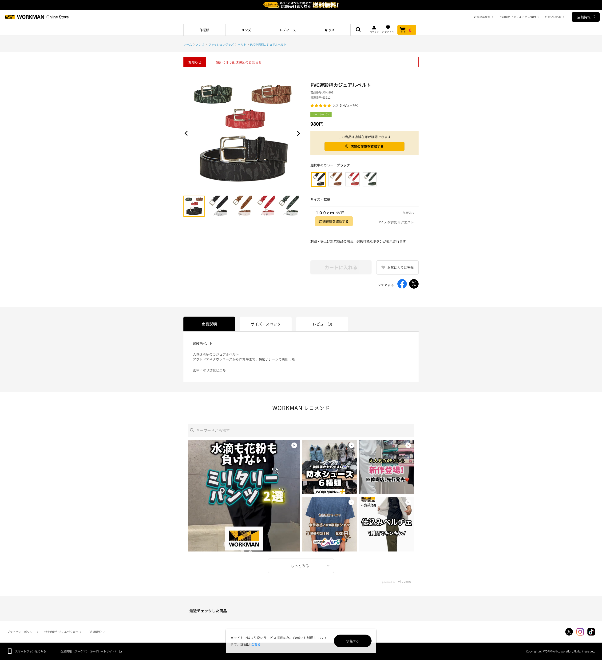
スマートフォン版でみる (30, 651)
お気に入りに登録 (400, 267)
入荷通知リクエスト (399, 222)
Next (297, 133)
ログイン (374, 31)
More (301, 566)
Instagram (580, 632)
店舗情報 (583, 17)
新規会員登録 (482, 17)
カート (410, 30)
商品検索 (358, 30)
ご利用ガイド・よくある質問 (517, 17)
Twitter (569, 632)
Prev (186, 133)
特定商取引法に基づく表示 (61, 632)
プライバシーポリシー (21, 632)
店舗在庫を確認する (334, 221)
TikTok (591, 632)
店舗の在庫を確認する (367, 146)
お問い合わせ (553, 17)
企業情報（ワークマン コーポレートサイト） (89, 651)
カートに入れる (341, 267)
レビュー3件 (349, 105)
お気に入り (388, 31)
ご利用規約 (94, 632)
